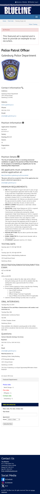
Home (4, 21)
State (4, 419)
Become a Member (22, 2)
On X (6, 486)
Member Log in (34, 2)
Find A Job (10, 21)
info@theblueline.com (11, 471)
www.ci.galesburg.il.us (7, 105)
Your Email (6, 411)
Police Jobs (7, 385)
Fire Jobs (6, 390)
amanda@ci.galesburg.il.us (8, 116)
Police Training (33, 24)
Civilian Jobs (7, 396)
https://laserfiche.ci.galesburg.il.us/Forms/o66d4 (14, 175)
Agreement (6, 417)
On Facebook (8, 479)
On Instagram (8, 482)
